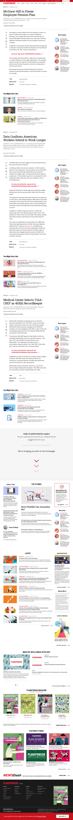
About (27, 788)
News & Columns (6, 788)
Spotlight (16, 791)
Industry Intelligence (52, 3)
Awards (36, 3)
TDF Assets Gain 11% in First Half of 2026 (64, 56)
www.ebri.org (29, 226)
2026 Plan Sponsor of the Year (33, 746)
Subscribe (40, 793)
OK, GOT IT (62, 816)
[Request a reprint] (6, 44)
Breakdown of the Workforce (56, 762)
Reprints (35, 84)
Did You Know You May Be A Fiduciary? (12, 762)
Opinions (19, 107)
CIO (4, 811)
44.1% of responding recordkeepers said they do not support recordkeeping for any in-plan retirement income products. (10, 534)
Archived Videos (6, 798)
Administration (23, 586)
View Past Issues (41, 791)
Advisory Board (29, 791)
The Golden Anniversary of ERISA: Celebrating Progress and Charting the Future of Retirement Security (32, 119)
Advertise (28, 797)
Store (27, 798)
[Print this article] (6, 47)
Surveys (31, 3)
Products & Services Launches (28, 558)
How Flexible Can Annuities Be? (35, 508)
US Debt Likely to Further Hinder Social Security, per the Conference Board (36, 520)
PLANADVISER (9, 811)
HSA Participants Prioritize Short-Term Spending (34, 598)
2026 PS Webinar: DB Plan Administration (32, 588)
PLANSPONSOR (17, 811)
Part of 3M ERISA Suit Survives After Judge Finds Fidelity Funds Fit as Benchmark (64, 69)
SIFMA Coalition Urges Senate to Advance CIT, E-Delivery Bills (31, 417)
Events (40, 3)
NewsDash (17, 788)
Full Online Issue (10, 717)
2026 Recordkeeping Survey (11, 539)
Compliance (62, 46)
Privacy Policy (29, 795)
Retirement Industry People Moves (32, 529)
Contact (27, 790)
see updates (60, 504)
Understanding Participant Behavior (13, 673)
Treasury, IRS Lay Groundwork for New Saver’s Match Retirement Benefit (9, 499)
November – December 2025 (45, 715)
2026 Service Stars (31, 762)
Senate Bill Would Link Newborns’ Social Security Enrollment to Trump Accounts (10, 513)
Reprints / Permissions (30, 793)
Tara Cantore (11, 23)
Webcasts (5, 670)
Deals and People (21, 97)
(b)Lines (16, 790)
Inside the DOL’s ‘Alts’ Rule (55, 746)
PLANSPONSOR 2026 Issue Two (42, 789)
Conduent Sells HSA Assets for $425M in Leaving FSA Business (29, 273)
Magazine (44, 3)
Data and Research (63, 38)
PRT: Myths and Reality (24, 109)
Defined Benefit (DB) (23, 79)
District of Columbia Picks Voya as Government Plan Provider (35, 618)
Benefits (5, 7)
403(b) (20, 375)
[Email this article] (6, 32)
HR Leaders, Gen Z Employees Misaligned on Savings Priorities (31, 262)
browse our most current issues (36, 692)
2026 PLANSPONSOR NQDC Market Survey (61, 639)
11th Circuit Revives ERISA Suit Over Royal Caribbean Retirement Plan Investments (65, 62)
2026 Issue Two (10, 715)
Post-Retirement (24, 241)
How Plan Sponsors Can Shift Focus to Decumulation (29, 283)
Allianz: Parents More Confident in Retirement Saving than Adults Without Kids (33, 608)
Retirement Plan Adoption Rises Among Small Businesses (33, 568)
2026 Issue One (28, 715)
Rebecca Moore (12, 311)
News (18, 3)
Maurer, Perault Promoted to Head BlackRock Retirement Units (31, 100)
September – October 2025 (62, 715)
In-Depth (23, 3)
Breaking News (18, 793)
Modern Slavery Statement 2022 (45, 812)
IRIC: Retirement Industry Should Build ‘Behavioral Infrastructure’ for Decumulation (64, 42)
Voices (27, 3)
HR (19, 241)
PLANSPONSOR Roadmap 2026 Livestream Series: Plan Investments (62, 567)
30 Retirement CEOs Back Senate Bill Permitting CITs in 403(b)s (28, 407)
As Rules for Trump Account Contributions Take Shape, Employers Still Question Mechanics (65, 50)
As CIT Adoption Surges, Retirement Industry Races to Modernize (31, 396)
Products (5, 295)
